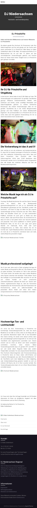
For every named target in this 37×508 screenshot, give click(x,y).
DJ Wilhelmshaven (14, 472)
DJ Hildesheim (11, 470)
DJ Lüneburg (24, 472)
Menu (3, 2)
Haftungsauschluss (6, 489)
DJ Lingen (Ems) (22, 476)
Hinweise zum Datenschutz (9, 491)
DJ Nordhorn (12, 476)
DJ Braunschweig (17, 466)
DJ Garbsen (10, 474)
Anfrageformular (18, 454)
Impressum (4, 487)
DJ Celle (3, 474)
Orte (2, 466)
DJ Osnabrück (11, 468)
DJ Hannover (7, 466)
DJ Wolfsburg (20, 468)
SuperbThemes (29, 506)
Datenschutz (21, 497)
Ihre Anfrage (4, 429)
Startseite (4, 419)
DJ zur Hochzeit (5, 426)
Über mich (4, 422)
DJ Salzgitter (20, 470)
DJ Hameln (17, 474)
